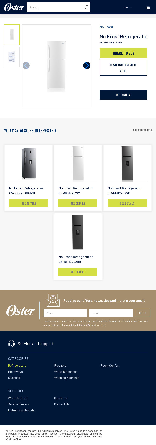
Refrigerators (17, 365)
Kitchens (14, 377)
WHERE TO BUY (123, 53)
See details (28, 203)
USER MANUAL (123, 95)
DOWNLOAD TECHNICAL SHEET (123, 68)
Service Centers (18, 404)
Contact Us (61, 404)
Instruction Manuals (21, 410)
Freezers (60, 365)
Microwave (15, 371)
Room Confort (110, 365)
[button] (148, 8)
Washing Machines (66, 377)
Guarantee (61, 398)
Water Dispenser (65, 371)
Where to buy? (17, 398)
